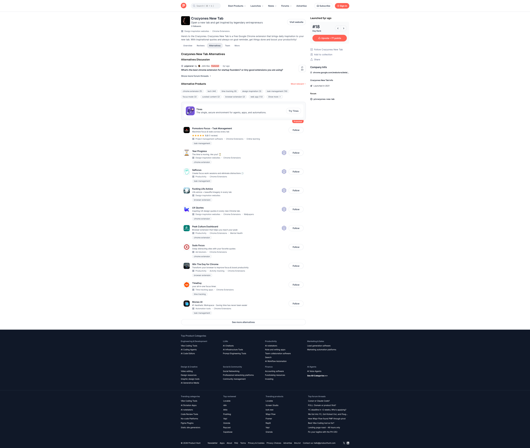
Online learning (253, 139)
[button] (237, 45)
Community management (234, 379)
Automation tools (203, 308)
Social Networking (231, 371)
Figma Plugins (187, 423)
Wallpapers (249, 214)
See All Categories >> (317, 375)
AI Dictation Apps (188, 405)
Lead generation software (318, 345)
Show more (273, 97)
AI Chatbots (228, 345)
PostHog (227, 414)
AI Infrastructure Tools (233, 349)
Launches (256, 5)
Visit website (296, 22)
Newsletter (213, 443)
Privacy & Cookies (256, 443)
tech (212, 91)
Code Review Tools (189, 414)
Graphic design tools (190, 379)
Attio (225, 409)
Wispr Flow (270, 414)
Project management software (209, 139)
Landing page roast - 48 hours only (324, 427)
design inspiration (251, 91)
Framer (269, 418)
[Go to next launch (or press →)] (344, 28)
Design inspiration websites (196, 31)
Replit (268, 423)
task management (277, 91)
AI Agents (311, 367)
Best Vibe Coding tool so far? (321, 423)
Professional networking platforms (238, 375)
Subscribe (325, 5)
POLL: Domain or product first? (322, 405)
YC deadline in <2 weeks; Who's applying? (327, 409)
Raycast (227, 427)
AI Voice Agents (314, 371)
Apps (222, 443)
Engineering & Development (194, 341)
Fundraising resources (275, 375)
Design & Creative (189, 367)
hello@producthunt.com (324, 443)
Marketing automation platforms (321, 349)
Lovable (226, 401)
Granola (226, 423)
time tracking (229, 91)
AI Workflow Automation (276, 361)
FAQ (236, 443)
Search (268, 357)
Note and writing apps (275, 349)
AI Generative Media (190, 383)
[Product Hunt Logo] (183, 6)
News (271, 5)
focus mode (190, 97)
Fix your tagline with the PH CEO (322, 432)
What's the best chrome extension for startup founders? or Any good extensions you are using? (232, 69)
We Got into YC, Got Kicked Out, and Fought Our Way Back (328, 414)
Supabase (227, 432)
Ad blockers (201, 252)
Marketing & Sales (315, 341)
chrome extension (192, 91)
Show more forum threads (195, 76)
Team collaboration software (278, 353)
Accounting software (274, 371)
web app (257, 97)
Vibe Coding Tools (189, 345)
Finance (269, 367)
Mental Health (236, 233)
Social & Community (232, 367)
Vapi (225, 418)
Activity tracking (217, 271)
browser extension (235, 97)
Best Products (235, 5)
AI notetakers (271, 345)
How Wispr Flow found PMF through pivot (327, 418)
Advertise (301, 5)
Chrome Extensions (221, 31)
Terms (243, 443)
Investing (269, 379)
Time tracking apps (204, 289)
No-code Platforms (189, 418)
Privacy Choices (274, 443)
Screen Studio (272, 405)
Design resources (188, 375)
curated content (211, 97)
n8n (225, 405)
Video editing (187, 371)
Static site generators (190, 427)
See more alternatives (243, 322)
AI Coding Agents (189, 349)
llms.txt (297, 443)
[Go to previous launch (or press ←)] (338, 28)
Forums (285, 5)
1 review (213, 135)
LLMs (225, 341)
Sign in (343, 5)
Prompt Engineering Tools (234, 353)
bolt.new (269, 409)
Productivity (201, 176)
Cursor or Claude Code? (319, 401)
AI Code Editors (188, 353)
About (229, 443)
